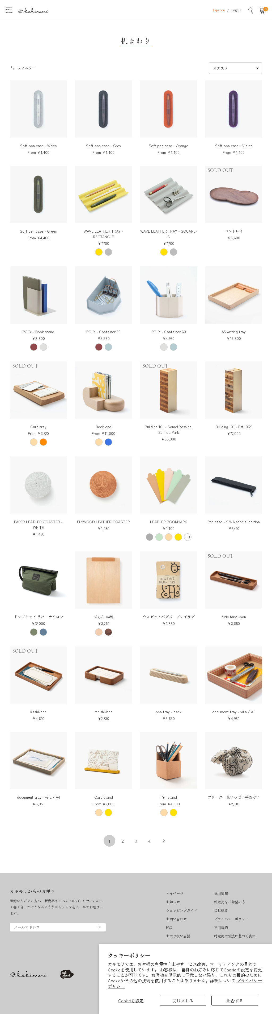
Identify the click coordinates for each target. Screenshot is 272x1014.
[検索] (251, 10)
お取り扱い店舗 (178, 935)
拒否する (234, 1000)
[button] (263, 10)
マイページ (174, 893)
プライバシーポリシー (231, 918)
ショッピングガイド (181, 910)
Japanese (219, 10)
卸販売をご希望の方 (229, 901)
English (236, 10)
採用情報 (221, 893)
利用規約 (221, 927)
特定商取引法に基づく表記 (235, 935)
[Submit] (99, 927)
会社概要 (221, 910)
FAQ (169, 927)
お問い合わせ (176, 918)
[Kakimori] (33, 10)
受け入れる (183, 1000)
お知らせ (173, 901)
